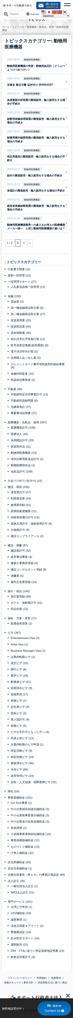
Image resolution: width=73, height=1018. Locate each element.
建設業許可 (21, 550)
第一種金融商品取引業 (27, 307)
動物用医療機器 (24, 452)
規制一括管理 (19, 275)
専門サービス (20, 901)
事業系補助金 (20, 797)
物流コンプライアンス (27, 536)
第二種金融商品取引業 (28, 314)
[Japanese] (49, 11)
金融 (14, 296)
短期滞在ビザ (21, 688)
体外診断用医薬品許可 (27, 459)
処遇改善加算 (21, 623)
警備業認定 (21, 932)
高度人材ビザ (22, 738)
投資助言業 (21, 326)
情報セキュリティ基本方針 (18, 982)
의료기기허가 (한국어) (25, 480)
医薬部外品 (21, 446)
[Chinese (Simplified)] (54, 11)
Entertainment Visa (25, 638)
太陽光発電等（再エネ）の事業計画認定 (36, 874)
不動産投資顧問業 (24, 400)
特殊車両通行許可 (25, 517)
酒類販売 (19, 944)
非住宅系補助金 (20, 868)
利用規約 (41, 978)
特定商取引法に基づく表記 (52, 982)
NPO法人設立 (22, 892)
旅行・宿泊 (19, 591)
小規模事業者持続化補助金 (31, 834)
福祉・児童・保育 (22, 618)
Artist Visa (19, 644)
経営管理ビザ (22, 775)
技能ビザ (19, 725)
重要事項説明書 (24, 413)
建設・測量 (18, 545)
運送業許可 (21, 492)
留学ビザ (19, 675)
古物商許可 (20, 529)
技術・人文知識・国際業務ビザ (34, 782)
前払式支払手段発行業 (28, 339)
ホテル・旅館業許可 (26, 602)
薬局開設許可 (22, 440)
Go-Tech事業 (21, 802)
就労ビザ (19, 663)
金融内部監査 (22, 373)
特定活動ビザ (21, 750)
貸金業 (17, 301)
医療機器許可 (23, 427)
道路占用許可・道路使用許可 (31, 523)
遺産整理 (19, 919)
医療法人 (19, 434)
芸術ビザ (19, 713)
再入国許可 (20, 719)
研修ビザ (19, 700)
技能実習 (19, 694)
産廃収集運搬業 (24, 511)
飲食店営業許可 (23, 957)
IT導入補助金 (22, 853)
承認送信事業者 (23, 379)
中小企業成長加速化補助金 (30, 809)
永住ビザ (19, 769)
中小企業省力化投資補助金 (30, 821)
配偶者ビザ (21, 681)
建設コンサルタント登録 (28, 569)
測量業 (17, 575)
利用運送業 (21, 498)
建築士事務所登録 (24, 563)
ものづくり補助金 (25, 846)
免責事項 (56, 978)
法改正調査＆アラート (27, 925)
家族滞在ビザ (22, 763)
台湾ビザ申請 (21, 906)
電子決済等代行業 (24, 351)
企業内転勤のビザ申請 (27, 744)
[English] (44, 11)
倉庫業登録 (21, 504)
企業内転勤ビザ (23, 656)
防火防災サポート (25, 938)
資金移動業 (21, 332)
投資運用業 (21, 320)
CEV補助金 (21, 913)
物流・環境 (19, 487)
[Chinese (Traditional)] (59, 11)
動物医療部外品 (23, 465)
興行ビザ (19, 669)
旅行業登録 (21, 596)
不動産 (15, 389)
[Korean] (65, 11)
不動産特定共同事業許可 (29, 394)
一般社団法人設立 (24, 886)
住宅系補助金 (19, 862)
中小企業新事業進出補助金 (30, 815)
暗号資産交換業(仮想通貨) (29, 345)
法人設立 (16, 881)
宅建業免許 (21, 406)
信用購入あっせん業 (26, 357)
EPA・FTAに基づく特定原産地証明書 (37, 950)
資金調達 (19, 827)
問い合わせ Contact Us (54, 1008)
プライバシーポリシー (20, 978)
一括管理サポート (22, 281)
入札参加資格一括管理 (28, 286)
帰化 (13, 791)
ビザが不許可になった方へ (30, 732)
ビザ (14, 632)
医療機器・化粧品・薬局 (27, 422)
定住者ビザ (20, 706)
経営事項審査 (21, 556)
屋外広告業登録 (24, 582)
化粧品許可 (22, 471)
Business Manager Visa (28, 650)
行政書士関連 (19, 269)
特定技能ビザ (22, 757)
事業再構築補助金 (25, 840)
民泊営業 (19, 609)
